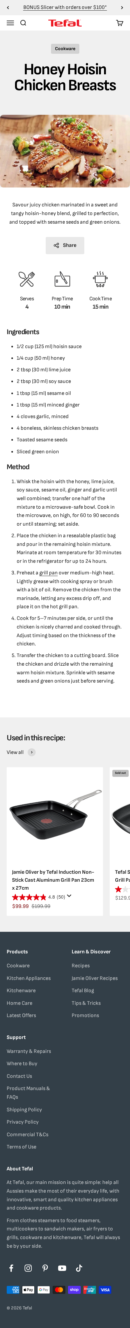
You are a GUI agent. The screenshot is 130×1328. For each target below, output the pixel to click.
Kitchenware (21, 991)
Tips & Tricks (86, 1003)
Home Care (19, 1003)
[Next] (122, 7)
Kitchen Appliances (29, 978)
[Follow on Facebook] (11, 1268)
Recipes (81, 966)
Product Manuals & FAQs (28, 1092)
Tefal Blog (83, 991)
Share (69, 245)
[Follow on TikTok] (79, 1268)
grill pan (48, 573)
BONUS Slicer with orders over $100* (65, 7)
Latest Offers (21, 1015)
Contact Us (19, 1076)
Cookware (65, 48)
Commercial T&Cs (27, 1135)
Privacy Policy (23, 1122)
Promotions (85, 1015)
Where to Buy (22, 1064)
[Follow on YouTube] (62, 1268)
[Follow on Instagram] (28, 1268)
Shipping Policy (24, 1110)
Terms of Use (21, 1147)
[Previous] (8, 7)
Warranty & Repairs (29, 1051)
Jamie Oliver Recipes (95, 978)
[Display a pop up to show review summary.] (70, 898)
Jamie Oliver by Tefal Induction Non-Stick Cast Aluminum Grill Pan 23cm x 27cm (53, 880)
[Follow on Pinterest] (45, 1268)
